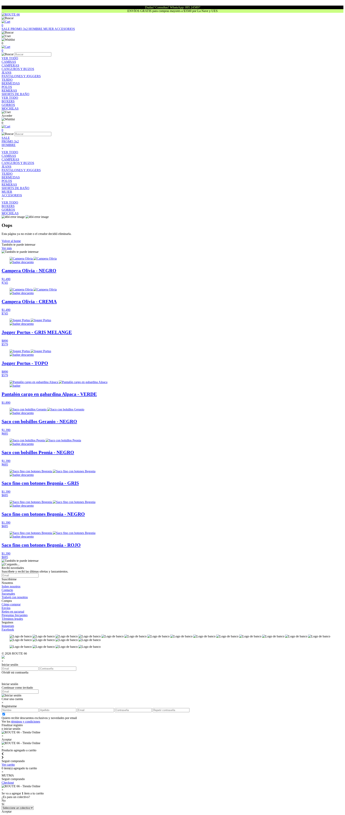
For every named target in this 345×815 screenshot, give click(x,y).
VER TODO (10, 58)
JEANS (6, 72)
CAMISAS (9, 61)
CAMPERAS (10, 65)
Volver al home (11, 241)
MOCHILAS (10, 108)
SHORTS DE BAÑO (15, 94)
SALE (6, 29)
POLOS (7, 87)
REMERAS (9, 90)
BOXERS (8, 101)
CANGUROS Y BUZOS (18, 69)
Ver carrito (8, 764)
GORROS (8, 105)
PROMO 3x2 (20, 29)
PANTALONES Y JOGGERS (21, 76)
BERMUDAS (11, 83)
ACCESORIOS (65, 29)
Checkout (8, 782)
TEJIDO (7, 79)
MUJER (49, 29)
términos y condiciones (25, 721)
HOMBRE (36, 29)
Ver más (7, 248)
